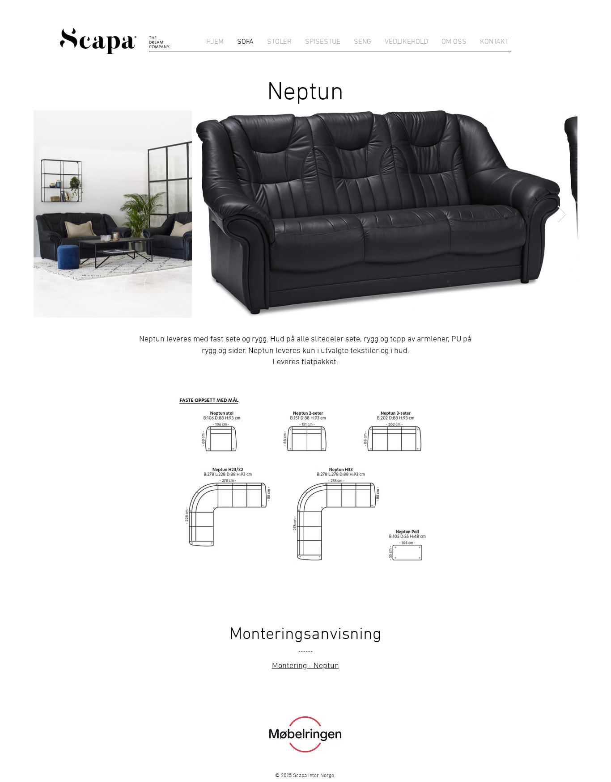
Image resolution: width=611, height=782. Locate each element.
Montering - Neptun (305, 666)
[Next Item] (562, 214)
